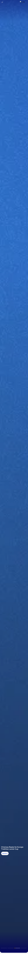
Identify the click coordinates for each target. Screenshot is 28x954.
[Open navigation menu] (2, 2)
